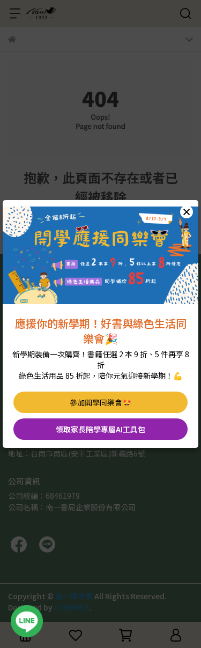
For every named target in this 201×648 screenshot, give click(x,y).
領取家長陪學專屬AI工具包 (100, 429)
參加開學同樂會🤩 (100, 402)
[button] (186, 211)
